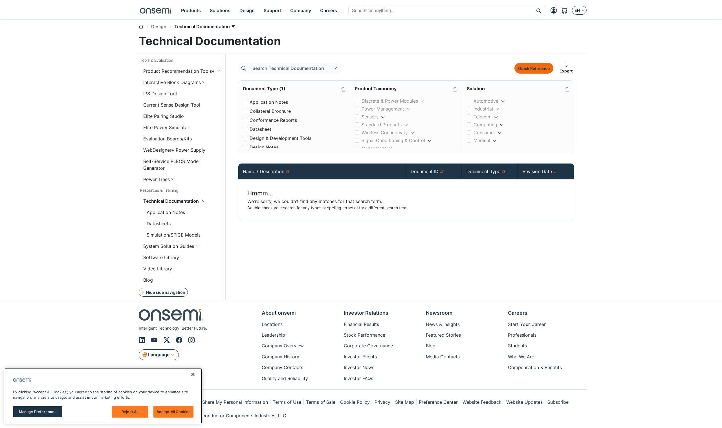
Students (517, 345)
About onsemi (279, 313)
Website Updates (524, 402)
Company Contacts (282, 367)
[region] (103, 395)
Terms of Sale (320, 402)
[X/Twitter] (167, 340)
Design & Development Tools (280, 138)
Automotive (486, 101)
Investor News (359, 367)
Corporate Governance (368, 345)
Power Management (383, 109)
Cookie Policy (355, 402)
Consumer (484, 132)
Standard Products (382, 124)
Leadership (273, 335)
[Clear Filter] (342, 88)
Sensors (370, 117)
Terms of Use (287, 402)
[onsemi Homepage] (156, 10)
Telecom (483, 117)
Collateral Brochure (270, 111)
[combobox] (440, 10)
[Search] (243, 68)
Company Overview (283, 345)
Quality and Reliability (285, 378)
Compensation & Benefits (535, 367)
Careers (517, 313)
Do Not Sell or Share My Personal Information (219, 402)
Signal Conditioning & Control (393, 140)
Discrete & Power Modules (390, 101)
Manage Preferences (37, 411)
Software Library (161, 257)
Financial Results (361, 324)
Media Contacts (443, 356)
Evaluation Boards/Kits (167, 139)
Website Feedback (482, 402)
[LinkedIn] (143, 340)
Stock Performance (364, 335)
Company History (280, 356)
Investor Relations (366, 313)
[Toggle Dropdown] (422, 99)
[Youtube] (155, 340)
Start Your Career (527, 324)
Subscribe (558, 402)
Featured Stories (443, 335)
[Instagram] (191, 340)
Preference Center (438, 402)
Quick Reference (534, 68)
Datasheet (260, 129)
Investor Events (360, 356)
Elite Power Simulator (166, 127)
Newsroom (439, 313)
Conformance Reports (273, 120)
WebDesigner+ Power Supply (174, 150)
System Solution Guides (168, 246)
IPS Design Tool (160, 93)
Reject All (130, 411)
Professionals (522, 335)
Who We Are (521, 356)
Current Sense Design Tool (171, 105)
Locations (272, 324)
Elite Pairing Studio (163, 116)
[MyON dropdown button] (555, 10)
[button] (539, 10)
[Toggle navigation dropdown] (218, 71)
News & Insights (443, 324)
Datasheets (159, 223)
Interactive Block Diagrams (172, 82)
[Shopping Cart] (566, 10)
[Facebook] (180, 340)
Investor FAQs (358, 378)
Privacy (382, 402)
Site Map (404, 402)
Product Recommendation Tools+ (179, 71)
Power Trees (156, 179)
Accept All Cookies (173, 411)
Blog (148, 280)
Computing (485, 124)
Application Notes (166, 212)
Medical (482, 140)
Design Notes (264, 147)
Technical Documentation (171, 201)
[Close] (193, 374)
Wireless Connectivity (385, 132)
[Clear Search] (336, 68)
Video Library (157, 269)
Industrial (483, 109)
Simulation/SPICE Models (174, 235)
